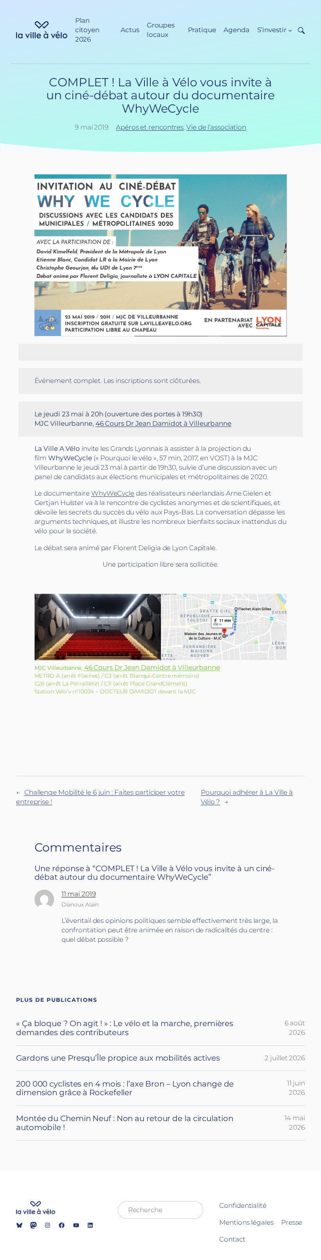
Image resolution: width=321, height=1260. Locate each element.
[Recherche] (298, 30)
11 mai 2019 (78, 894)
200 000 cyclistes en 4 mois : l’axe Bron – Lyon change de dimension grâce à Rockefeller (125, 1088)
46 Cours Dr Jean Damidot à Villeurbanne (163, 423)
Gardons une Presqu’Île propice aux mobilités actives (118, 1058)
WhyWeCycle (112, 493)
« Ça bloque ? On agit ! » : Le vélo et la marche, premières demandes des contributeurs (124, 1028)
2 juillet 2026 (285, 1058)
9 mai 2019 (91, 127)
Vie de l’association (216, 127)
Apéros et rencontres (150, 127)
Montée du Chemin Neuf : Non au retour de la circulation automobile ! (124, 1123)
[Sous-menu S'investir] (290, 30)
